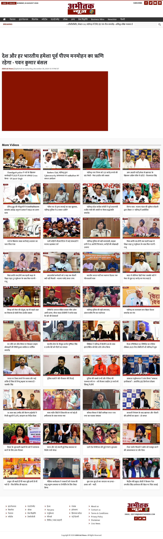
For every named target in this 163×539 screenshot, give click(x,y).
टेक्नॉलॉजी (31, 516)
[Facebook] (146, 3)
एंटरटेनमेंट (55, 19)
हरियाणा (75, 510)
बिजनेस (35, 19)
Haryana (50, 510)
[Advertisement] (48, 36)
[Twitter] (151, 3)
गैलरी (122, 19)
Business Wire (97, 19)
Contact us (95, 510)
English (12, 3)
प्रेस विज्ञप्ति (83, 19)
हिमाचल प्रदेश (77, 513)
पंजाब (74, 506)
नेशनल (12, 19)
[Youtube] (155, 3)
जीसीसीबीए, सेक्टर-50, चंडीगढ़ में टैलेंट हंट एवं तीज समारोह (79, 24)
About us (95, 506)
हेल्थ (48, 506)
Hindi (4, 3)
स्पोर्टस (44, 19)
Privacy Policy (97, 516)
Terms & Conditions (99, 513)
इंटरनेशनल (23, 19)
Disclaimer (95, 520)
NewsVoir (112, 19)
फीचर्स (49, 516)
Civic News (95, 523)
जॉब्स (65, 19)
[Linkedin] (160, 3)
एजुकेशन (50, 513)
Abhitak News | (8, 68)
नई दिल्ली (75, 516)
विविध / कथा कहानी (54, 520)
